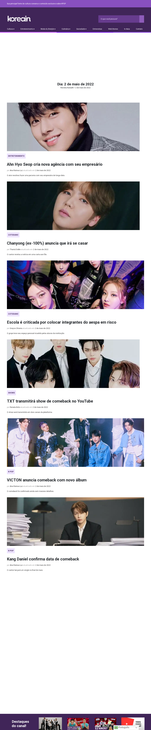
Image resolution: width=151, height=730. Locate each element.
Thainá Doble (15, 249)
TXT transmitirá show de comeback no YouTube (50, 401)
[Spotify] (135, 3)
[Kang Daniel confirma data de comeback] (75, 521)
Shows (11, 393)
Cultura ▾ (10, 29)
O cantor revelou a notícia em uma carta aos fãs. (27, 254)
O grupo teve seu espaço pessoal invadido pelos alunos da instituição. (36, 333)
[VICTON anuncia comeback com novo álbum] (75, 442)
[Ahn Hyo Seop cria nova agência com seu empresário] (75, 127)
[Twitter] (128, 3)
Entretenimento (16, 156)
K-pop (11, 472)
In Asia (127, 29)
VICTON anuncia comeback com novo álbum (47, 480)
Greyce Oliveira (16, 328)
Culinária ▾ (66, 29)
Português (123, 727)
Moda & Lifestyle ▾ (48, 29)
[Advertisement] (75, 54)
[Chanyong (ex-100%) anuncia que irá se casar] (75, 205)
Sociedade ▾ (81, 29)
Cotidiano (13, 235)
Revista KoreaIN (19, 18)
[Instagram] (124, 3)
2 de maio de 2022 (43, 170)
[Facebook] (121, 3)
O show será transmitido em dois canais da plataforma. (29, 412)
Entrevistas (97, 29)
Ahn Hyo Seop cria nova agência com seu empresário (54, 164)
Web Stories (113, 29)
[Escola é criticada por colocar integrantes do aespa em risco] (75, 285)
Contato (139, 29)
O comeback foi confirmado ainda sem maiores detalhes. (30, 491)
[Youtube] (132, 3)
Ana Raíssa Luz (16, 170)
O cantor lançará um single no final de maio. (25, 570)
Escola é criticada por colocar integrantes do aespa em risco (61, 322)
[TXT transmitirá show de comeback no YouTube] (75, 363)
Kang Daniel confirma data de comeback (43, 559)
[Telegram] (142, 3)
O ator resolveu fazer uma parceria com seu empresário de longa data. (36, 175)
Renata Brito (15, 407)
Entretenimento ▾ (27, 29)
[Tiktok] (139, 3)
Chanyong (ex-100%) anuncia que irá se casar (47, 243)
